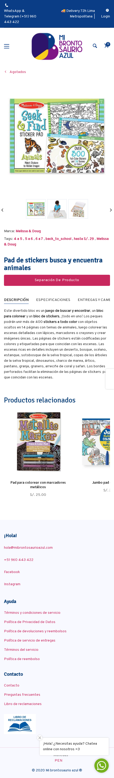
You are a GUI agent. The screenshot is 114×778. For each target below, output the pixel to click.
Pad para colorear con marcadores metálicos (38, 484)
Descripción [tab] (16, 300)
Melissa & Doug (28, 231)
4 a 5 (18, 239)
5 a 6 (29, 239)
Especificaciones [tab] (53, 300)
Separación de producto (57, 280)
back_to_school (58, 239)
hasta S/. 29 (84, 239)
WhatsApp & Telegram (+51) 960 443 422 (20, 16)
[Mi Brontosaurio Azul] (57, 46)
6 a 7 (39, 239)
